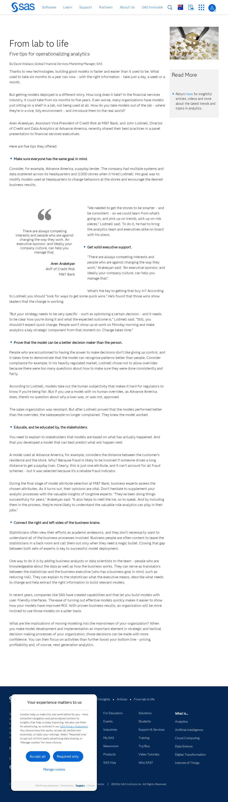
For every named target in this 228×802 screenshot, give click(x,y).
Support (85, 7)
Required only (68, 756)
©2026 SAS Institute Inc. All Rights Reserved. (139, 784)
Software (49, 7)
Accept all (38, 756)
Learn (67, 7)
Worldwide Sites (180, 7)
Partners (106, 7)
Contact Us (191, 7)
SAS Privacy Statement (74, 726)
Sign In (212, 8)
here (189, 94)
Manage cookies (54, 769)
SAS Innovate (152, 7)
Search (170, 7)
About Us (127, 7)
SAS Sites (201, 7)
